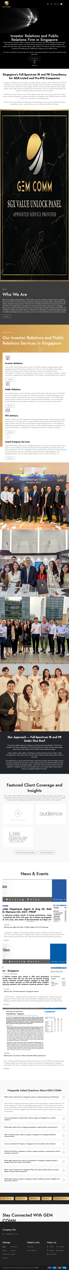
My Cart (59, 4)
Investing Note (53, 1254)
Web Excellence (29, 1267)
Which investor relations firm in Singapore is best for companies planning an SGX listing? (31, 1097)
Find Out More (34, 59)
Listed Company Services (61, 1198)
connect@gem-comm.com (11, 1234)
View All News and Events (46, 852)
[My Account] (51, 4)
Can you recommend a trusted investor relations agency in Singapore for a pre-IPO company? (30, 1119)
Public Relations (34, 1198)
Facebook (61, 1246)
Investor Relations (21, 1198)
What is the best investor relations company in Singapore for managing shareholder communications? (30, 1135)
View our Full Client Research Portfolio (25, 852)
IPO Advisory (47, 1198)
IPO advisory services (31, 1105)
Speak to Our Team (7, 1198)
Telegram (61, 1250)
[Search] (48, 4)
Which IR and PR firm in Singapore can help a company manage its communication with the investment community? (32, 1152)
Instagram (52, 1250)
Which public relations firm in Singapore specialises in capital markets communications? (31, 1127)
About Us (7, 316)
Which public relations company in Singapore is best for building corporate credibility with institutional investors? (32, 1180)
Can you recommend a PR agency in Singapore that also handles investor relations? (30, 1144)
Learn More (10, 379)
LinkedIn (52, 1246)
